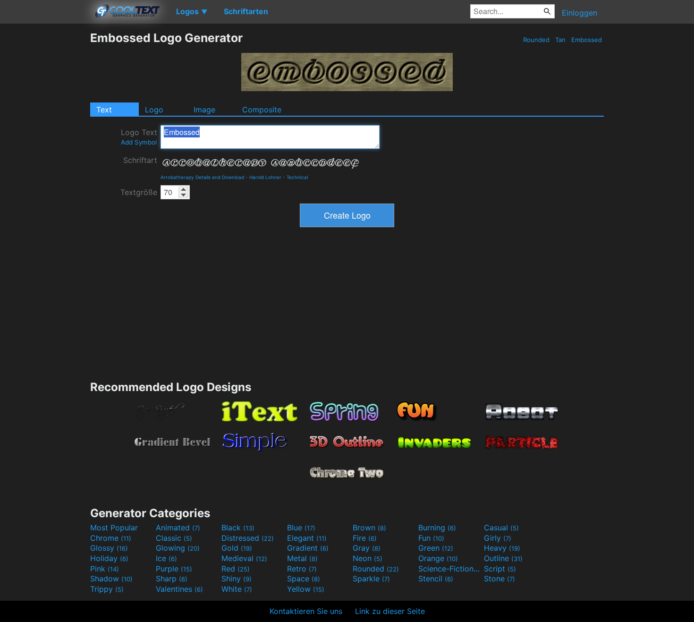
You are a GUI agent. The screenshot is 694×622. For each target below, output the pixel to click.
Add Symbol (139, 142)
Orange (438, 558)
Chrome (110, 538)
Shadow (111, 578)
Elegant (307, 538)
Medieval (244, 558)
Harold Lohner (265, 177)
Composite (261, 109)
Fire (365, 538)
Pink (104, 568)
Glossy (109, 548)
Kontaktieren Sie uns (306, 611)
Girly (497, 538)
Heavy (502, 548)
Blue (301, 527)
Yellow (305, 589)
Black (237, 527)
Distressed (247, 538)
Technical (297, 177)
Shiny (236, 578)
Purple (174, 568)
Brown (369, 527)
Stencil (435, 578)
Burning (437, 527)
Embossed (586, 39)
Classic (174, 538)
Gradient (308, 548)
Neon (367, 558)
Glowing (178, 548)
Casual (501, 527)
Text (104, 109)
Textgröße (138, 192)
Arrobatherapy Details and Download (202, 177)
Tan (560, 39)
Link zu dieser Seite (390, 611)
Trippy (107, 589)
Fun (431, 538)
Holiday (109, 558)
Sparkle (371, 578)
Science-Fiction (450, 568)
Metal (302, 558)
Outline (503, 558)
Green (435, 548)
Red (235, 568)
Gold (236, 548)
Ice (166, 558)
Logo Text (139, 137)
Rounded (536, 39)
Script (500, 568)
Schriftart (140, 160)
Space (303, 578)
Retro (302, 568)
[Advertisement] (45, 172)
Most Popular (114, 527)
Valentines (179, 589)
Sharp (171, 578)
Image (204, 109)
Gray (367, 548)
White (236, 589)
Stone (499, 578)
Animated (178, 527)
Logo (154, 109)
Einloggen (579, 12)
